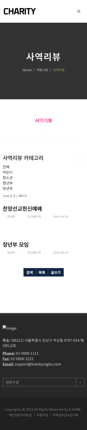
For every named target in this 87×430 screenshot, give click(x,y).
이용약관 (42, 415)
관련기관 (12, 382)
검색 (29, 272)
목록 (42, 272)
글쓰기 (56, 272)
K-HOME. (75, 409)
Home (27, 70)
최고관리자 (34, 216)
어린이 (8, 172)
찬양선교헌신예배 (22, 208)
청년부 (8, 183)
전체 (6, 166)
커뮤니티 (42, 70)
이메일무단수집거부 (65, 415)
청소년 (8, 177)
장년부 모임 (16, 244)
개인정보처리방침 (20, 415)
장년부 (8, 188)
